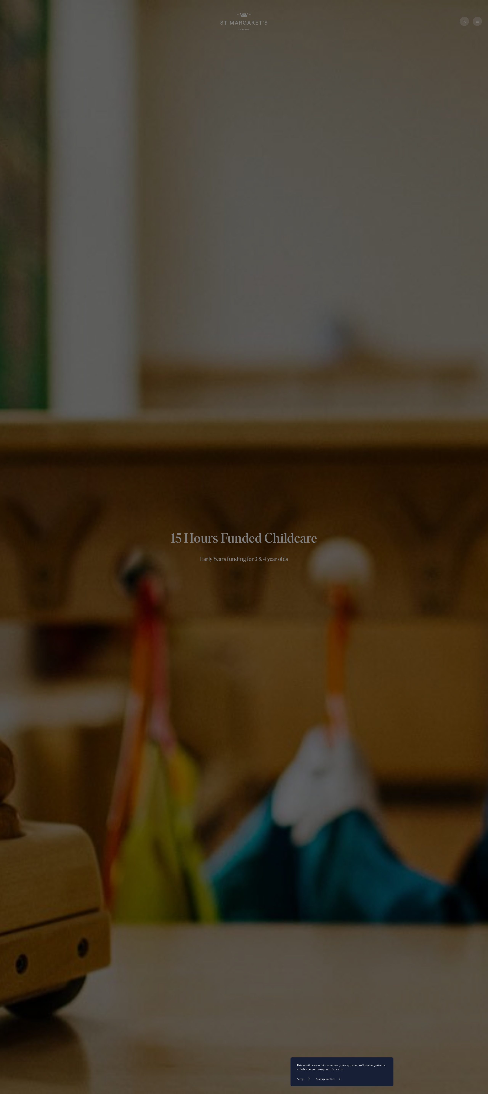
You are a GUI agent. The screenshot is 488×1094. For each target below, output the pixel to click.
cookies (321, 1065)
